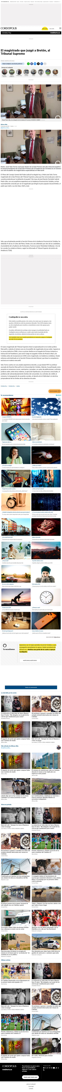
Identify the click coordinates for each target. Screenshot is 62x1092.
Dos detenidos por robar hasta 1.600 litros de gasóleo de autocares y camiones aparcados (46, 952)
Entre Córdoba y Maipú (38, 1)
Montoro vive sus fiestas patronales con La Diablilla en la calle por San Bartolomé (45, 928)
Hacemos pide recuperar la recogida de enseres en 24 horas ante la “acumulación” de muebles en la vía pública (15, 952)
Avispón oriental (27, 1)
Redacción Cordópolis (37, 931)
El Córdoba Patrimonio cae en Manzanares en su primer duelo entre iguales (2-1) (15, 981)
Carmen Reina (35, 718)
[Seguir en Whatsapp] (58, 1068)
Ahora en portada (6, 804)
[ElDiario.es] (55, 32)
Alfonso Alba (4, 124)
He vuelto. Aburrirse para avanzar (42, 1055)
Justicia (18, 386)
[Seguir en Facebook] (47, 1068)
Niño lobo (21, 1)
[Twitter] (38, 63)
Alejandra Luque (5, 879)
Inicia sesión (52, 28)
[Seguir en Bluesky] (44, 1068)
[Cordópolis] (10, 1066)
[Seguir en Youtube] (54, 1068)
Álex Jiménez (35, 854)
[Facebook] (31, 63)
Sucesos (18, 1)
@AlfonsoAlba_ (6, 127)
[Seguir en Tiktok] (56, 1068)
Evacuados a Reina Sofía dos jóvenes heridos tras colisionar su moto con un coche (14, 928)
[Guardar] (45, 63)
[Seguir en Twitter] (46, 1068)
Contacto (31, 1088)
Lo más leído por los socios (8, 693)
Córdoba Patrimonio (57, 1)
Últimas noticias (5, 960)
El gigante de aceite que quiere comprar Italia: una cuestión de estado (15, 739)
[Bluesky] (35, 63)
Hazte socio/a (44, 28)
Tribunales (32, 1)
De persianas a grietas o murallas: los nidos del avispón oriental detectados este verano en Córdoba (46, 715)
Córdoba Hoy (6, 33)
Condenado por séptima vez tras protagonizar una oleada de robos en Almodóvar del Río (15, 877)
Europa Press (4, 907)
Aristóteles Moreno (5, 718)
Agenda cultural (46, 1)
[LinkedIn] (41, 63)
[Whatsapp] (28, 63)
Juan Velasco (34, 742)
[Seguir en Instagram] (51, 1068)
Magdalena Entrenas (36, 1057)
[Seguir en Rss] (43, 1070)
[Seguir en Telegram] (49, 1068)
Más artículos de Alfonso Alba (9, 746)
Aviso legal (31, 1086)
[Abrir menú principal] (60, 28)
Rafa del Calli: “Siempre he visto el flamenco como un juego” (46, 739)
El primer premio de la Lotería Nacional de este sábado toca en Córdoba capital (14, 904)
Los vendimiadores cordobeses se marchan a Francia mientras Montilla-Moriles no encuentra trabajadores (45, 797)
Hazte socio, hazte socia (30, 660)
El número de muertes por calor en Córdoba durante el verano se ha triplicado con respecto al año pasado (45, 771)
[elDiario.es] (10, 1069)
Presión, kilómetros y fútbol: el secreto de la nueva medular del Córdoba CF (45, 851)
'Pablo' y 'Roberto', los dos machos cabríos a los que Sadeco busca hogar (46, 904)
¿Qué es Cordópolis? (31, 1084)
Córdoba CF (51, 1)
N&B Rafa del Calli (13, 1)
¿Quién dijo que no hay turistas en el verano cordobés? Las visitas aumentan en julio (15, 796)
